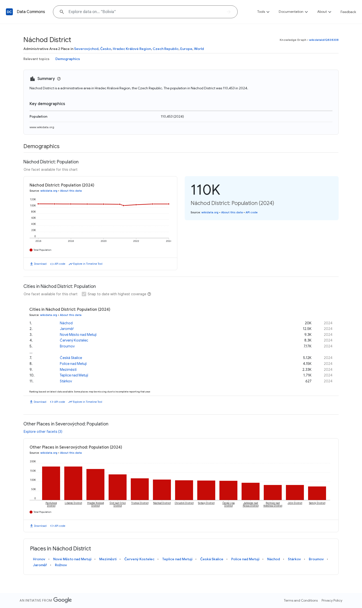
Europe (186, 49)
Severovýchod (86, 49)
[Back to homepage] (9, 11)
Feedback (348, 12)
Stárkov (66, 381)
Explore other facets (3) (43, 431)
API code (59, 263)
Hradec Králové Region (132, 49)
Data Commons (31, 11)
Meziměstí (68, 369)
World (199, 49)
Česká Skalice (71, 358)
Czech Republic (166, 49)
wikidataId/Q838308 (324, 40)
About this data (71, 190)
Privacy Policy (332, 600)
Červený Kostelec (74, 340)
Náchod (66, 323)
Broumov (67, 346)
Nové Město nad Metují (78, 334)
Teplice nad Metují (74, 375)
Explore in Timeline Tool (87, 263)
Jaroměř (67, 329)
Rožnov (61, 565)
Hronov (39, 559)
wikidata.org (48, 190)
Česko (105, 49)
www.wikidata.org (42, 127)
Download (40, 263)
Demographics (67, 59)
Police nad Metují (73, 363)
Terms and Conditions (301, 600)
